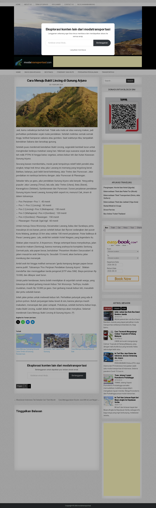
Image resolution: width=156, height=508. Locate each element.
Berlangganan (102, 43)
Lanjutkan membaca (78, 50)
